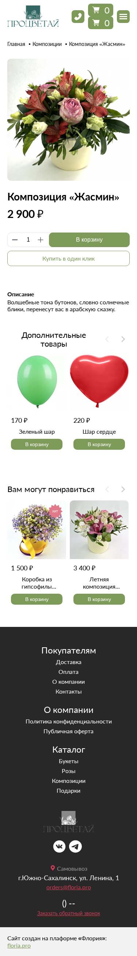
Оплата (68, 671)
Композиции (47, 44)
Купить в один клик (68, 258)
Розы (69, 770)
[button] (123, 339)
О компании (68, 681)
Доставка (68, 661)
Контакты (69, 691)
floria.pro (19, 945)
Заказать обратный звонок (68, 913)
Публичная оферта (68, 730)
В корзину (89, 240)
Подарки (68, 790)
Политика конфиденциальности (69, 721)
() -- (68, 903)
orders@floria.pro (68, 886)
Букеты (69, 760)
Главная (16, 44)
